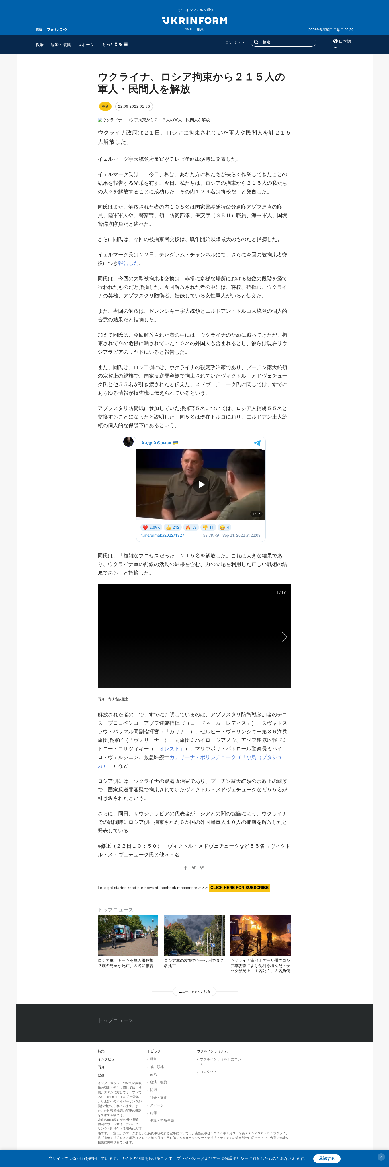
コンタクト (235, 42)
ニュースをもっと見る (194, 991)
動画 (101, 1075)
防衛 (153, 1090)
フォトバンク (57, 29)
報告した (128, 263)
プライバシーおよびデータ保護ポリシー (212, 1158)
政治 (153, 1075)
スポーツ (86, 44)
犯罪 (153, 1113)
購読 (39, 29)
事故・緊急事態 (162, 1121)
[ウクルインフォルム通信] (194, 20)
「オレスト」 (169, 749)
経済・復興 (61, 44)
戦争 (40, 44)
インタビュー (108, 1059)
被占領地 (157, 1067)
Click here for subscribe (239, 887)
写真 (101, 1067)
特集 (101, 1051)
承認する (327, 1158)
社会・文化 (158, 1098)
